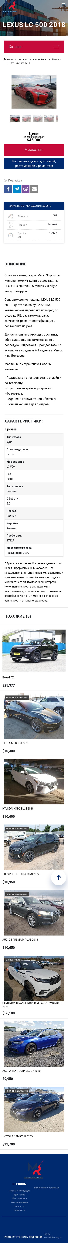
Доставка (19, 1194)
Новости (19, 1206)
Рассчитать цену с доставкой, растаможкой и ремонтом (34, 164)
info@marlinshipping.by (46, 1187)
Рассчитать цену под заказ (23, 1237)
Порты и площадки (19, 1190)
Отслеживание (19, 1202)
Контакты (19, 1210)
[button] (8, 189)
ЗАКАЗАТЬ (35, 150)
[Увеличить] (34, 92)
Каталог (15, 47)
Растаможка (19, 1198)
